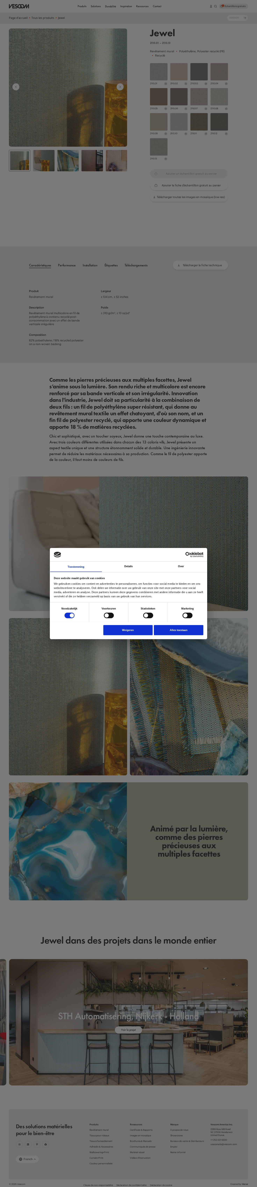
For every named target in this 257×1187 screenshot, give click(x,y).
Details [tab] (128, 566)
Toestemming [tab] (76, 566)
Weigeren (128, 629)
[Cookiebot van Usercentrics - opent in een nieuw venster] (188, 554)
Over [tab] (181, 566)
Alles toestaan (178, 629)
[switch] (109, 615)
